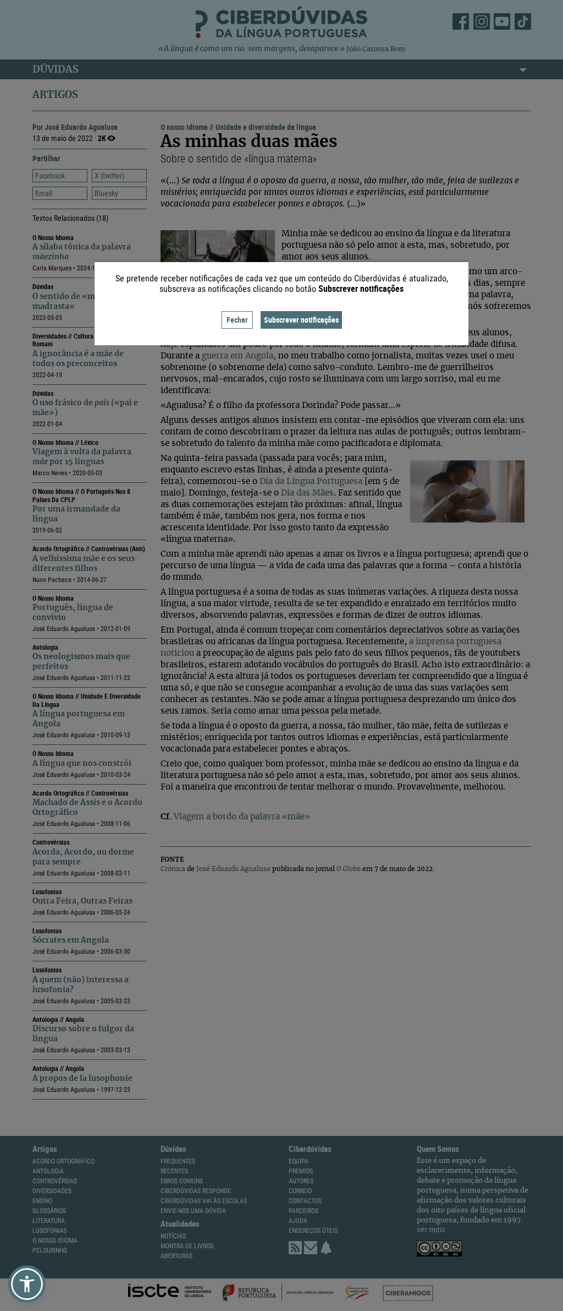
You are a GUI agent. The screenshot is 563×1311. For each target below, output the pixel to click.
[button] (27, 1284)
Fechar (237, 319)
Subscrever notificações (301, 319)
